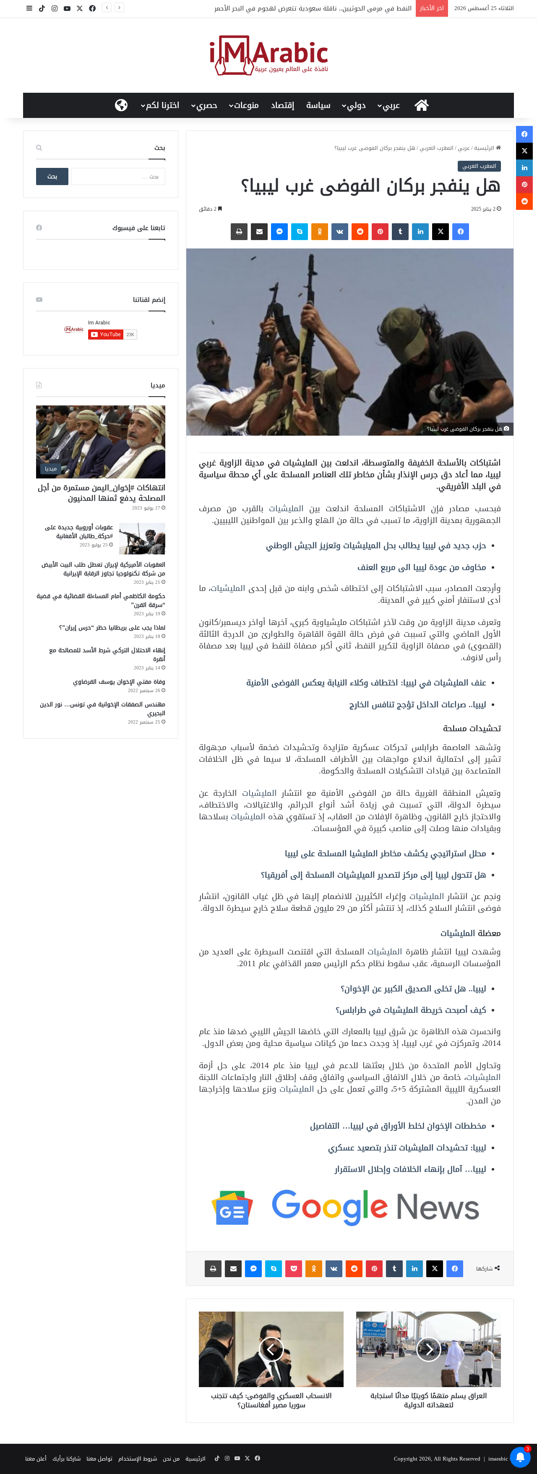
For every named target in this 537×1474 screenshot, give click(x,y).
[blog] (268, 55)
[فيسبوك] (460, 231)
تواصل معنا (99, 1458)
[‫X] (440, 231)
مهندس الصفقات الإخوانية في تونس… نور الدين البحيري (102, 709)
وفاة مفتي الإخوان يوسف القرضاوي (119, 681)
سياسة (318, 105)
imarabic (498, 1458)
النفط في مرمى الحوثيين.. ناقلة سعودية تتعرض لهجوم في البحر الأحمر (313, 8)
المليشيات (286, 508)
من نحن (171, 1458)
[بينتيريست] (380, 231)
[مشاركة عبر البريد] (259, 231)
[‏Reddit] (360, 231)
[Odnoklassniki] (319, 231)
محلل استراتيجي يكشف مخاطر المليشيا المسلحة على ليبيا (385, 853)
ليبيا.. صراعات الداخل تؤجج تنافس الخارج (417, 704)
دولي (356, 105)
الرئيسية (485, 148)
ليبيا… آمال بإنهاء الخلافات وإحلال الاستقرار (410, 1169)
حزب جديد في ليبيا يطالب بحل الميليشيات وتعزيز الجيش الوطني (376, 545)
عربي (391, 105)
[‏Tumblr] (400, 231)
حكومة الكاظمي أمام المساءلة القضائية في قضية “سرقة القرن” (100, 601)
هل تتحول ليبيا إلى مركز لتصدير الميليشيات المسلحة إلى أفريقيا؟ (373, 875)
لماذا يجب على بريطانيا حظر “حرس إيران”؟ (112, 627)
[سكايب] (299, 231)
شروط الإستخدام (137, 1458)
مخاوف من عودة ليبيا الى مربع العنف (421, 567)
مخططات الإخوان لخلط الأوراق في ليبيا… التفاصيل (398, 1126)
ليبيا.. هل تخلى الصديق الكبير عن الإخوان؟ (413, 988)
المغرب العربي (437, 148)
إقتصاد (283, 105)
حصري (206, 105)
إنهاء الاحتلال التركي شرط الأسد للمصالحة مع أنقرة (107, 655)
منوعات (246, 105)
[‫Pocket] (293, 1268)
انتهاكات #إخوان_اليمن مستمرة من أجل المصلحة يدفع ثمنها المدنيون (101, 493)
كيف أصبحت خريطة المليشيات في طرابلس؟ (411, 1010)
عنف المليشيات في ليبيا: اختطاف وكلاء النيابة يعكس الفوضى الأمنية (366, 682)
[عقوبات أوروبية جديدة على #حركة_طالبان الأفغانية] (142, 538)
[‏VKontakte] (339, 231)
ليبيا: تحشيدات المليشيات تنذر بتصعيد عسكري (407, 1147)
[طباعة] (239, 231)
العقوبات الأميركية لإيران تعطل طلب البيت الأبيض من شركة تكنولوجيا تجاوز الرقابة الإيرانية (103, 569)
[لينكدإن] (420, 231)
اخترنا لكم (163, 105)
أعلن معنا (36, 1458)
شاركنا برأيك (66, 1458)
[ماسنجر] (279, 231)
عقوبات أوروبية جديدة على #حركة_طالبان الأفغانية (79, 532)
